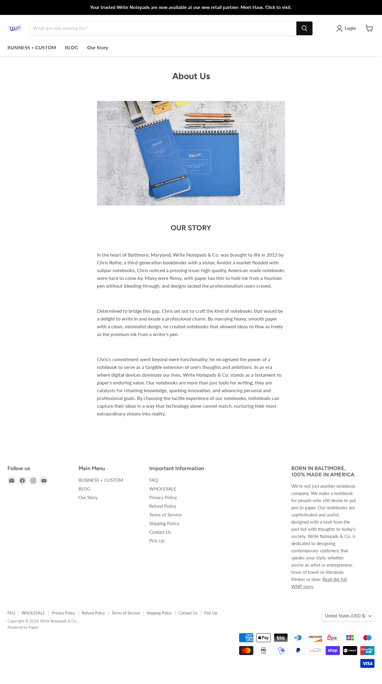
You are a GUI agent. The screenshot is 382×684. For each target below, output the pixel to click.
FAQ (153, 480)
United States (345, 615)
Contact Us (160, 532)
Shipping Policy (164, 523)
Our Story (97, 47)
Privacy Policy (163, 497)
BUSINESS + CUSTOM (31, 47)
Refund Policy (162, 506)
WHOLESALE (162, 488)
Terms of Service (165, 514)
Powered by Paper (22, 627)
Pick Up (156, 540)
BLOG (71, 47)
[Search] (304, 28)
